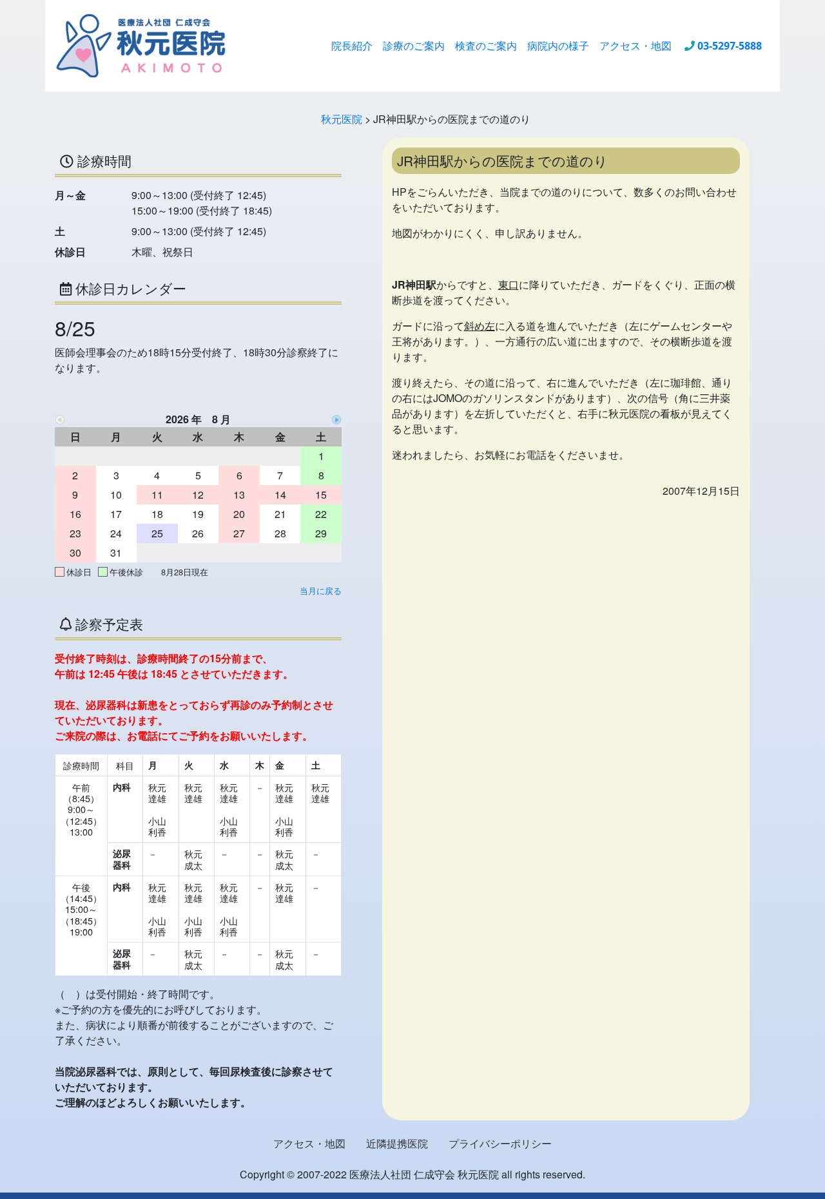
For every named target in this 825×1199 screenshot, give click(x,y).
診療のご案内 (414, 46)
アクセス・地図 (635, 46)
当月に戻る (321, 590)
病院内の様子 (558, 46)
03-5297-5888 (729, 46)
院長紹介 (352, 46)
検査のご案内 (486, 46)
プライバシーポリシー (500, 1143)
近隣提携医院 (397, 1143)
